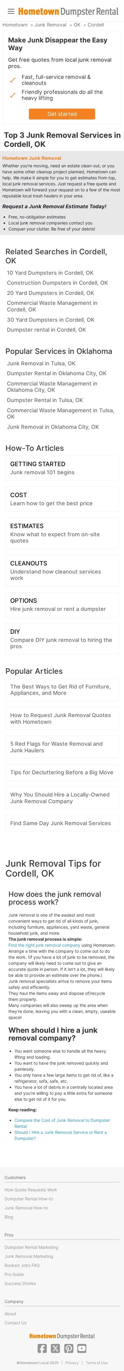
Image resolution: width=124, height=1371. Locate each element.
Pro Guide (14, 1274)
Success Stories (20, 1283)
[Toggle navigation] (11, 11)
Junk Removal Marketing (29, 1256)
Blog (9, 1216)
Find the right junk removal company (44, 945)
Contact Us (15, 1322)
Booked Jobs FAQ (22, 1265)
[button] (42, 1348)
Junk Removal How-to (26, 1207)
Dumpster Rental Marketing (31, 1247)
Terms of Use (97, 1362)
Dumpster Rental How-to (29, 1198)
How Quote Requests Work (31, 1189)
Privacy (72, 1362)
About (10, 1313)
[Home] (68, 12)
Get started (62, 114)
